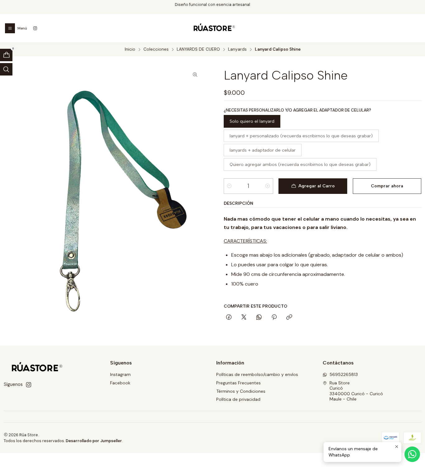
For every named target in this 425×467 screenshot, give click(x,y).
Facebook (120, 383)
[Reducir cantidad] (229, 186)
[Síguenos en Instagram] (35, 28)
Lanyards (237, 49)
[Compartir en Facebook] (229, 317)
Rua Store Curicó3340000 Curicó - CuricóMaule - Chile (356, 391)
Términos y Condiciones (240, 391)
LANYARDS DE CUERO (198, 49)
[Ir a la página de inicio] (212, 28)
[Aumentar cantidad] (267, 186)
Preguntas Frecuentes (238, 383)
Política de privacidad (238, 399)
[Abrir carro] (6, 55)
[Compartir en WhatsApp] (259, 317)
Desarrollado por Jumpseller (94, 440)
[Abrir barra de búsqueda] (6, 69)
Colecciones (156, 49)
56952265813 (343, 374)
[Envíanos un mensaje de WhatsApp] (412, 454)
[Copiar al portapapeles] (289, 317)
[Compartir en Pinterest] (274, 317)
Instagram (120, 374)
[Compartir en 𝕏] (244, 317)
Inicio (130, 49)
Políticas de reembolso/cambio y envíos (257, 374)
